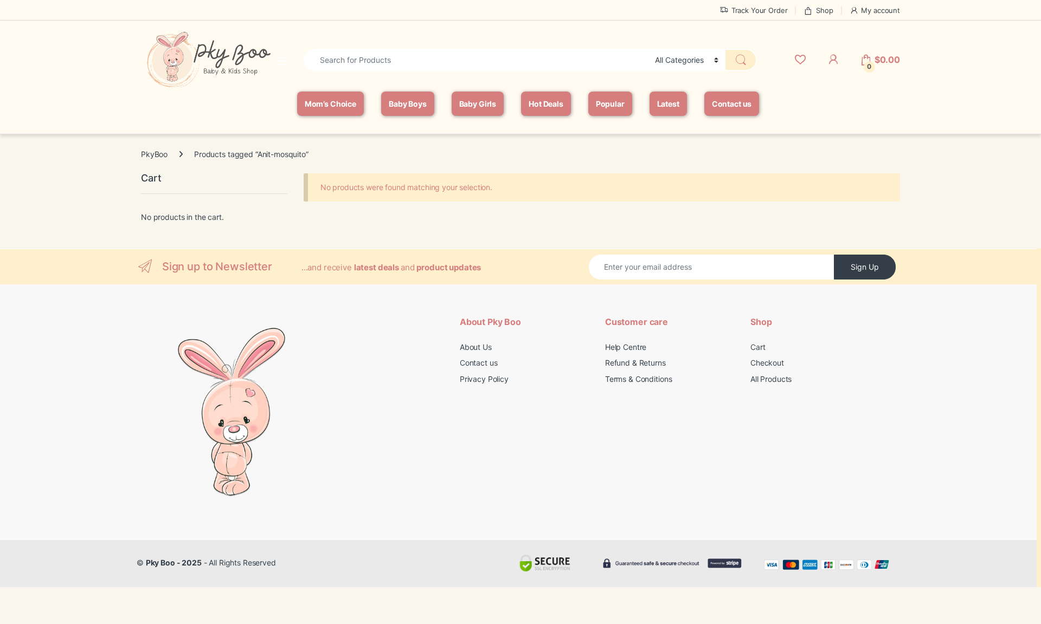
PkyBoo (154, 154)
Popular (610, 103)
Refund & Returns (635, 362)
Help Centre (625, 347)
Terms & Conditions (638, 379)
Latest (668, 103)
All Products (771, 379)
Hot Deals (546, 103)
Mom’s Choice (330, 103)
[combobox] (476, 60)
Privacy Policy (484, 379)
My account (880, 10)
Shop (824, 10)
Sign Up (865, 266)
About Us (476, 347)
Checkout (767, 362)
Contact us (732, 103)
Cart (757, 347)
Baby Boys (408, 103)
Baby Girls (478, 103)
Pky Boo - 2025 (174, 562)
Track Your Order (759, 10)
